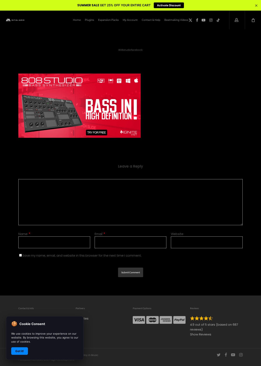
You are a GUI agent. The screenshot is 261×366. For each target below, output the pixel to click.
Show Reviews (200, 334)
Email (100, 234)
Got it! (19, 351)
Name (24, 234)
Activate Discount (169, 5)
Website (177, 234)
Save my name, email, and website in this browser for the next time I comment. (82, 255)
